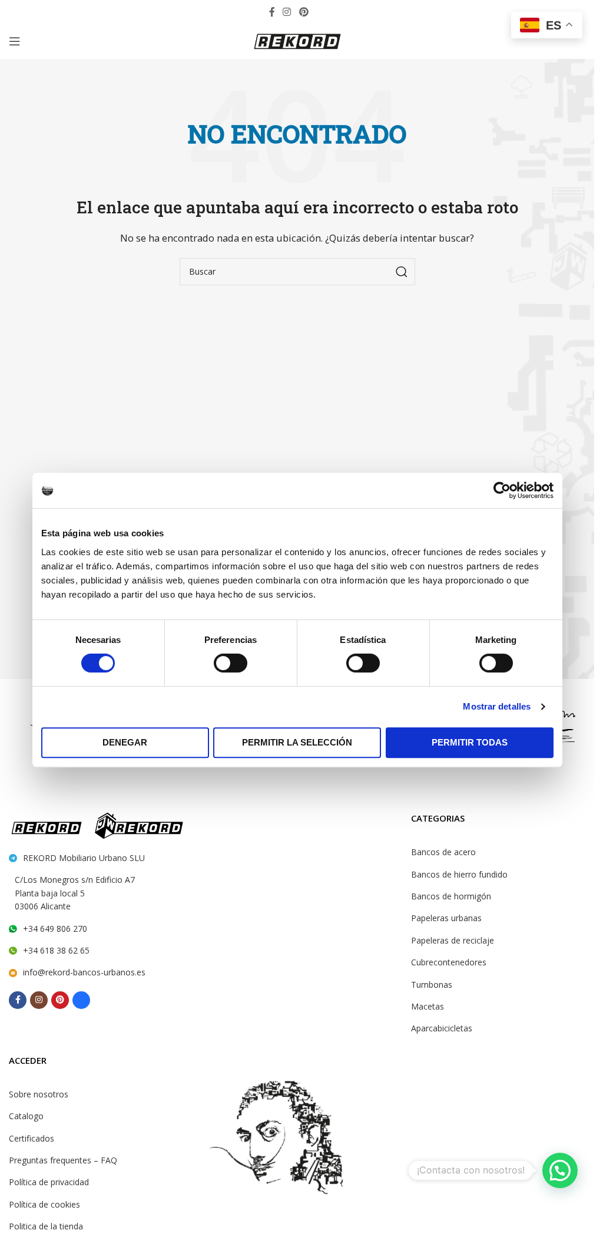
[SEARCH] (401, 271)
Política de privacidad (49, 1182)
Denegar (124, 742)
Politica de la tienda (46, 1226)
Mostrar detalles (497, 706)
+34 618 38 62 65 (56, 950)
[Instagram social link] (287, 12)
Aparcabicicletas (441, 1028)
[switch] (230, 663)
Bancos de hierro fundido (459, 874)
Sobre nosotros (38, 1094)
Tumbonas (431, 984)
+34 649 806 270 (55, 928)
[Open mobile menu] (14, 41)
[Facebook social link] (272, 12)
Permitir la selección (297, 742)
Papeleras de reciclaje (452, 940)
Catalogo (26, 1116)
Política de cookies (44, 1204)
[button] (560, 1170)
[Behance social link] (320, 12)
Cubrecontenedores (448, 962)
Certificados (31, 1138)
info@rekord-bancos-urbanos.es (84, 972)
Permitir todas (470, 742)
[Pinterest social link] (303, 12)
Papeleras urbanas (446, 918)
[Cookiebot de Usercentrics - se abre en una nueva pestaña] (502, 490)
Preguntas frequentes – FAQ (63, 1160)
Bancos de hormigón (451, 896)
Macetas (427, 1006)
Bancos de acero (443, 852)
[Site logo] (297, 40)
